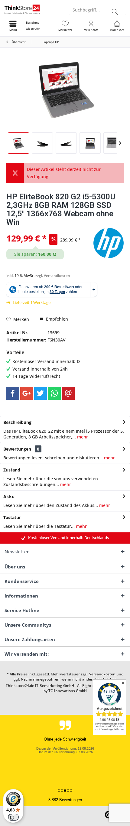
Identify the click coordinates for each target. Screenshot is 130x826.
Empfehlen (56, 319)
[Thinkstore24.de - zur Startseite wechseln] (32, 9)
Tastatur (12, 517)
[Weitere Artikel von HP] (108, 243)
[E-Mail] (68, 393)
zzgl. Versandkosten (52, 275)
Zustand (11, 470)
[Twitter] (40, 393)
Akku (9, 496)
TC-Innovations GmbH (67, 690)
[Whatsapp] (54, 393)
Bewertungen (17, 449)
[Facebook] (12, 393)
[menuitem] (39, 25)
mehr (82, 437)
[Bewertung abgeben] (49, 230)
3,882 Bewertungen (65, 800)
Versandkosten (102, 674)
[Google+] (26, 393)
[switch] (13, 817)
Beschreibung (17, 422)
